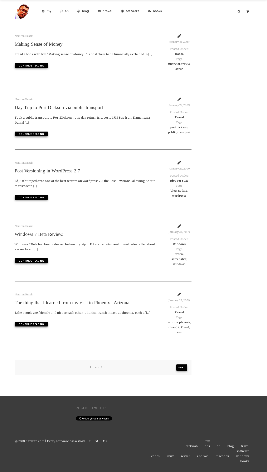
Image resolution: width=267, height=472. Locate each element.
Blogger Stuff (179, 180)
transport (184, 132)
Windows (179, 244)
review (185, 64)
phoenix (184, 322)
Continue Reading (31, 65)
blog (85, 11)
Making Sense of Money (39, 44)
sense (179, 69)
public (172, 132)
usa (179, 332)
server (185, 456)
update (182, 190)
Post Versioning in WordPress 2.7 (47, 170)
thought (174, 327)
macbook (222, 456)
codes (155, 456)
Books (179, 54)
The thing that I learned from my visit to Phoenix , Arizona (72, 302)
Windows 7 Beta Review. (39, 234)
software (133, 11)
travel (107, 11)
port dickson (179, 127)
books (157, 11)
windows (242, 456)
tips (207, 446)
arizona (173, 322)
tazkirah (192, 446)
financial (174, 64)
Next (181, 367)
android (203, 456)
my (49, 11)
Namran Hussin (24, 36)
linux (170, 456)
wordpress (179, 195)
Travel (179, 117)
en (67, 11)
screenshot (178, 259)
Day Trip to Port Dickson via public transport (59, 107)
